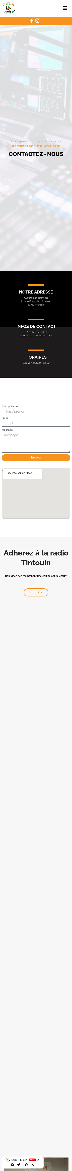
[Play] (12, 1165)
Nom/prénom (10, 406)
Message (7, 429)
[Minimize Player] (33, 1165)
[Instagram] (37, 20)
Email (5, 418)
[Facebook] (31, 20)
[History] (26, 1165)
